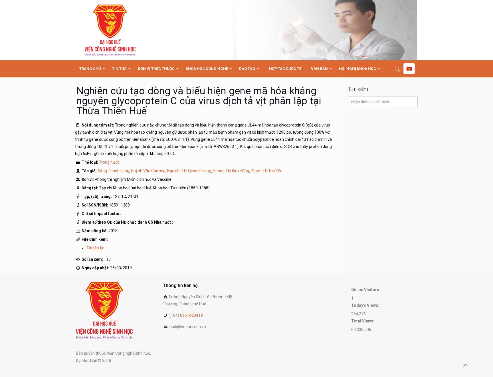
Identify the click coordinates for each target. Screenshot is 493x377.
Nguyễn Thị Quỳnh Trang (189, 171)
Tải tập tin (95, 248)
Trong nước (109, 162)
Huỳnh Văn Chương (148, 171)
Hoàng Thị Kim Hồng (231, 171)
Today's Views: (365, 305)
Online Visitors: (366, 289)
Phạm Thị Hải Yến (266, 171)
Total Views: (363, 321)
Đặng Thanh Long (113, 171)
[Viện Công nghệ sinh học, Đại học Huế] (110, 30)
